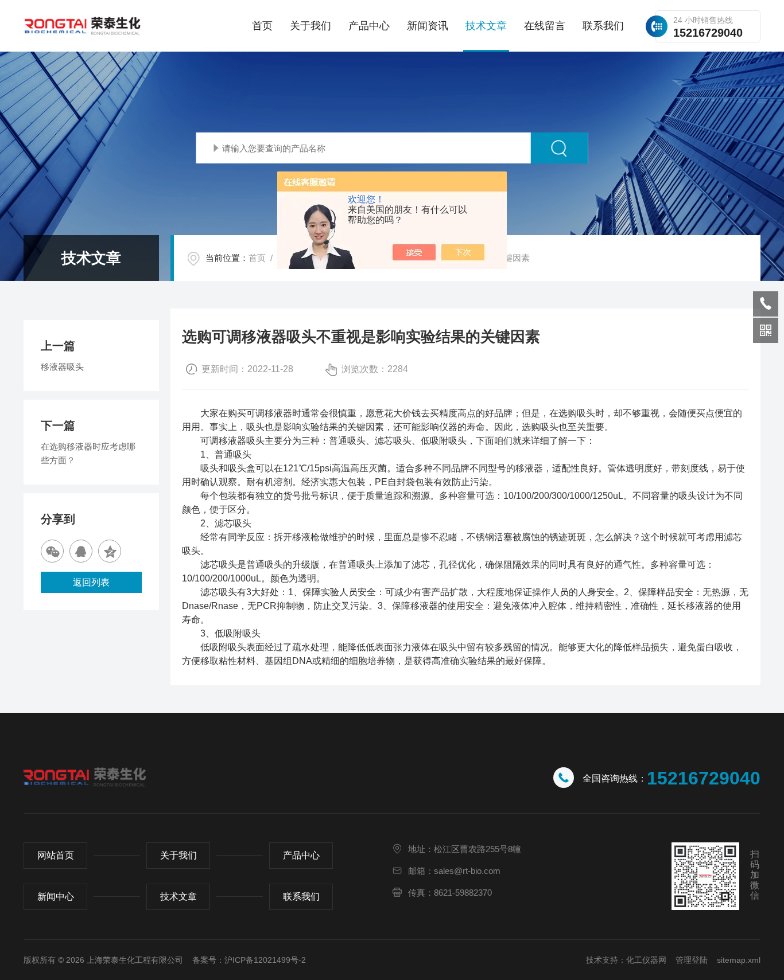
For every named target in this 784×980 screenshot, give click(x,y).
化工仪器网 (646, 960)
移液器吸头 (62, 367)
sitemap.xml (738, 960)
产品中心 (369, 26)
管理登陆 (692, 960)
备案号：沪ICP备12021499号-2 (249, 960)
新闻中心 (55, 896)
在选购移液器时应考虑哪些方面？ (88, 453)
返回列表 (91, 582)
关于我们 (310, 26)
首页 (262, 26)
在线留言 (544, 26)
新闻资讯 (427, 26)
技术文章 (486, 26)
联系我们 (603, 26)
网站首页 (55, 855)
